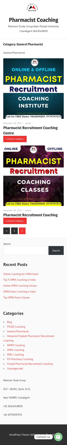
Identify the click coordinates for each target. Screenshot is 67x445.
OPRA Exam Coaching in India (19, 291)
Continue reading (14, 138)
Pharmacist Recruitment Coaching (30, 215)
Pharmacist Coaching (33, 19)
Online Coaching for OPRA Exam (20, 274)
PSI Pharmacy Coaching (20, 359)
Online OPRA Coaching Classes (20, 285)
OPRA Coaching (15, 349)
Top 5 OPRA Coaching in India (19, 279)
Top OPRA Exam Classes (16, 297)
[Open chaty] (58, 437)
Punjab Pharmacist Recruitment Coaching (30, 363)
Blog (9, 322)
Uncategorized (15, 368)
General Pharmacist (18, 331)
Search (7, 243)
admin (28, 123)
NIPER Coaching (16, 345)
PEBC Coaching (15, 354)
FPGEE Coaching (16, 326)
